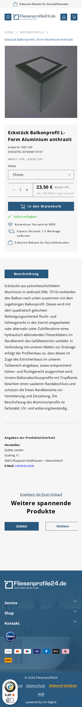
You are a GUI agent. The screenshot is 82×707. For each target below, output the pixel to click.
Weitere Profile (32, 32)
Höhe (12, 166)
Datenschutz (35, 685)
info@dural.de (24, 466)
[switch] (10, 700)
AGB (41, 694)
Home (9, 32)
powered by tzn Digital (41, 702)
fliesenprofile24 (46, 677)
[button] (8, 17)
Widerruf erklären (63, 685)
